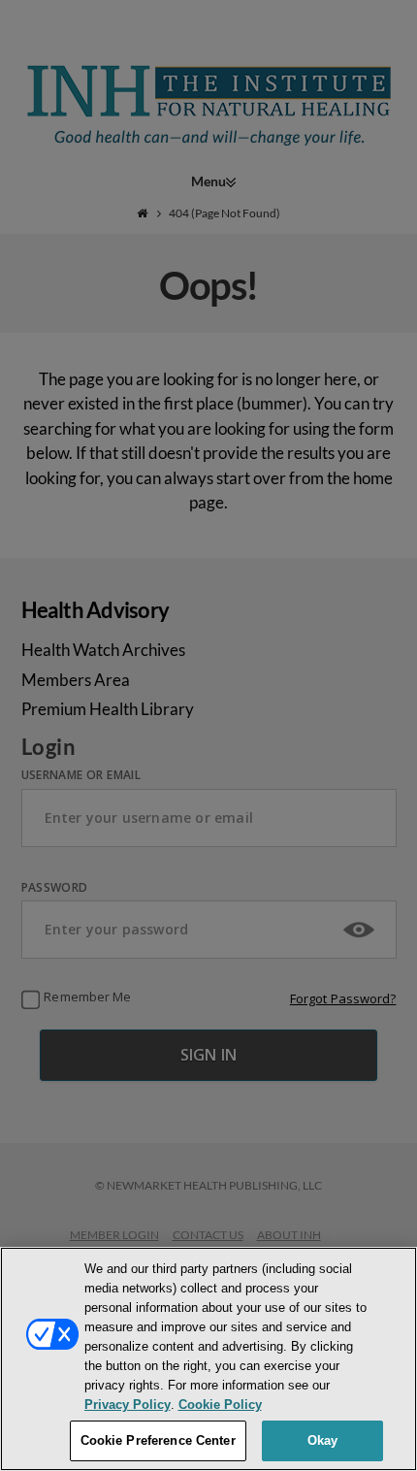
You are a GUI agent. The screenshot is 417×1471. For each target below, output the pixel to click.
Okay (322, 1440)
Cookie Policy (220, 1404)
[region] (208, 1359)
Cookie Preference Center (158, 1440)
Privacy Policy (127, 1404)
